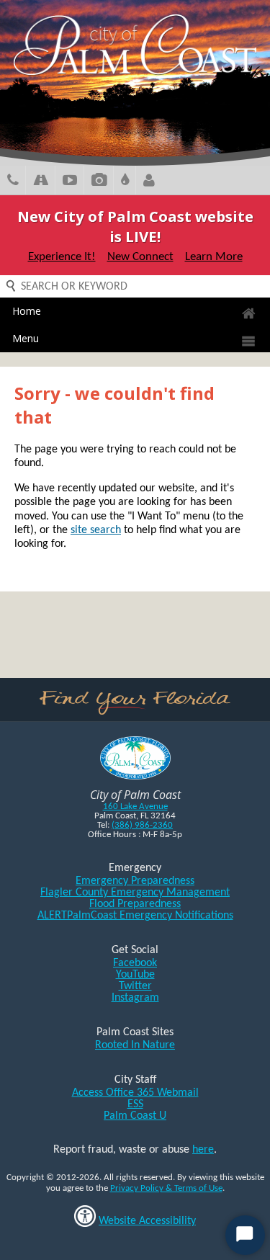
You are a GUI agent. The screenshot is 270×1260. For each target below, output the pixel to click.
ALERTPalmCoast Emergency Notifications (135, 915)
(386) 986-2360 (142, 825)
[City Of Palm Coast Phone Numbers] (13, 182)
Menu (25, 338)
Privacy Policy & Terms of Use (166, 1188)
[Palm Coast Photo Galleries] (99, 182)
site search (96, 530)
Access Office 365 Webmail (135, 1093)
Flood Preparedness (135, 904)
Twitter (135, 986)
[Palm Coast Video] (70, 182)
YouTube (135, 974)
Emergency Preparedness (135, 881)
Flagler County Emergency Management (135, 892)
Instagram (135, 998)
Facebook (135, 963)
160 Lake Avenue (135, 806)
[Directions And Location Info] (41, 182)
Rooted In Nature (135, 1045)
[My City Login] (149, 182)
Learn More (214, 257)
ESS (135, 1104)
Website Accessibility (147, 1221)
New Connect (140, 257)
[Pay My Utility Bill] (124, 182)
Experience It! (62, 257)
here (203, 1150)
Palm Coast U (135, 1116)
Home (26, 311)
